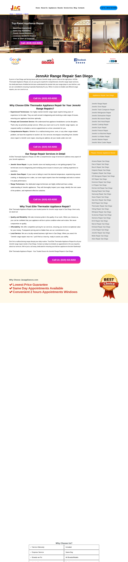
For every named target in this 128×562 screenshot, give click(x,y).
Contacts (81, 8)
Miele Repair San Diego (100, 236)
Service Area (68, 8)
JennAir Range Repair (99, 104)
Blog (75, 8)
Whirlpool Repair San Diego (101, 212)
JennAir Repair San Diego (101, 233)
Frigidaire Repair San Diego (101, 173)
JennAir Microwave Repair (101, 118)
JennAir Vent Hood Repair (101, 121)
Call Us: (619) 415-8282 (109, 8)
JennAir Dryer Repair (99, 127)
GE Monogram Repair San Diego (103, 176)
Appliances (53, 8)
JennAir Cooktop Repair (100, 124)
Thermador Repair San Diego (102, 206)
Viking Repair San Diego (100, 209)
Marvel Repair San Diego (100, 224)
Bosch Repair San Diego (100, 167)
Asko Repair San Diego (100, 239)
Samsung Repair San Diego (101, 194)
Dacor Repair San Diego (100, 164)
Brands (60, 8)
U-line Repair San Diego (100, 230)
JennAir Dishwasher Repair (101, 116)
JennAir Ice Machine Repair (101, 133)
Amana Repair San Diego (100, 161)
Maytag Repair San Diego (101, 191)
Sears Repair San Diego (100, 197)
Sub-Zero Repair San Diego (101, 200)
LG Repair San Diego (99, 185)
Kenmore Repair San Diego (101, 182)
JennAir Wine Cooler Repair (101, 142)
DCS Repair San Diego (100, 221)
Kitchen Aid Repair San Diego (102, 188)
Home (38, 8)
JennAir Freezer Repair (100, 130)
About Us (44, 8)
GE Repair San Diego (99, 179)
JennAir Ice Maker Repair (101, 136)
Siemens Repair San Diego (101, 218)
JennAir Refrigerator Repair (101, 113)
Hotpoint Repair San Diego (101, 170)
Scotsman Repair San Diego (102, 215)
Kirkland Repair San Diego (101, 227)
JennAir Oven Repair (99, 107)
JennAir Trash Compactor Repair (103, 110)
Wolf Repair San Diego (100, 203)
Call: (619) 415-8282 (31, 43)
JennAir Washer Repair (100, 139)
